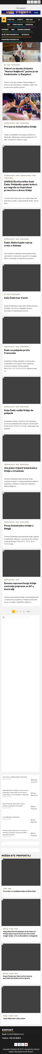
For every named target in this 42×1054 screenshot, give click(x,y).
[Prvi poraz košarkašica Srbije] (21, 106)
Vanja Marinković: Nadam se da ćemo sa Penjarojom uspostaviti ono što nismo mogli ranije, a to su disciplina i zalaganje (15, 792)
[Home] (4, 19)
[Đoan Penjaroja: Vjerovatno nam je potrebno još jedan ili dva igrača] (34, 809)
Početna (10, 20)
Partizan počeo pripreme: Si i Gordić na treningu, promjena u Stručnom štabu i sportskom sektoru (15, 833)
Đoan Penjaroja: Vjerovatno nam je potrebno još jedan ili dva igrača (17, 977)
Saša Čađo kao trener (16, 297)
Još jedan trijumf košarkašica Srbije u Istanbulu (20, 469)
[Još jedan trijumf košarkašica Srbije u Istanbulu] (21, 448)
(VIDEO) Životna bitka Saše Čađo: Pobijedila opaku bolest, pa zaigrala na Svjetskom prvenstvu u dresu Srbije (21, 186)
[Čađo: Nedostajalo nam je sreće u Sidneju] (21, 222)
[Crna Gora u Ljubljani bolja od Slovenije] (34, 782)
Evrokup (5, 30)
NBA (12, 30)
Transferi (10, 1016)
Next (28, 611)
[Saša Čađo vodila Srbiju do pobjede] (21, 390)
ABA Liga (29, 20)
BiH (8, 25)
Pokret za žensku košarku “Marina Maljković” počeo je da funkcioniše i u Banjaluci (21, 71)
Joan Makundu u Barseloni (11, 817)
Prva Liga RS (18, 25)
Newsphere (19, 1052)
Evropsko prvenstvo (10, 40)
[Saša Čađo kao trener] (21, 277)
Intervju (25, 35)
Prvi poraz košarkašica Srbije (20, 126)
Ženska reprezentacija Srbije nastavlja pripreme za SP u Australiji (20, 586)
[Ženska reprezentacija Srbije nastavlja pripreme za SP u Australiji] (21, 563)
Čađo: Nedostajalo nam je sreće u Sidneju (18, 244)
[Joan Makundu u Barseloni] (34, 823)
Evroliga (29, 25)
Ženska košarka (23, 30)
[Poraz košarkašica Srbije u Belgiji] (21, 505)
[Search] (39, 20)
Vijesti (20, 20)
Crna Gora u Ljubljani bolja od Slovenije (15, 777)
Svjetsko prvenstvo (10, 35)
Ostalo (5, 888)
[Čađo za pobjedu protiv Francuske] (21, 330)
